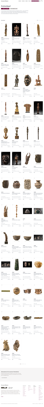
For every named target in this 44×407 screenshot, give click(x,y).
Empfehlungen (24, 395)
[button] (35, 20)
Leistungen (24, 389)
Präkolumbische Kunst (40, 397)
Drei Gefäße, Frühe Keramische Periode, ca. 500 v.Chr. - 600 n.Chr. (5, 274)
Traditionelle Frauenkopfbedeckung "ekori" (4, 221)
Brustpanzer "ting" (15, 64)
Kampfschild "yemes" (37, 64)
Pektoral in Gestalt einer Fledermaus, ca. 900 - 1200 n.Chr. (38, 327)
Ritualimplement (3, 246)
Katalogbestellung (30, 389)
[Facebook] (1, 396)
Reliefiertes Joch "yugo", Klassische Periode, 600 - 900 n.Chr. (27, 327)
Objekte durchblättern (6, 8)
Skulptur (35, 38)
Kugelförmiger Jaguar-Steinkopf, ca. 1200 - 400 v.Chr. (16, 301)
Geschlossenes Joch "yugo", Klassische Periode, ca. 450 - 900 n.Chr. (16, 327)
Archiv (29, 390)
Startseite (34, 403)
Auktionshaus (24, 385)
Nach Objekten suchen (14, 8)
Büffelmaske (25, 167)
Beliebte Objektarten (34, 386)
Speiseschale (25, 64)
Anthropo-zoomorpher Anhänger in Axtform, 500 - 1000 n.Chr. (16, 274)
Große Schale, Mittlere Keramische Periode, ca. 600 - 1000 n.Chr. (16, 247)
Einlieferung (24, 391)
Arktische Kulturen (40, 391)
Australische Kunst (40, 395)
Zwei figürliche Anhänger (27, 273)
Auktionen (29, 385)
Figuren (34, 387)
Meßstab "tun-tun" (26, 141)
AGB (42, 403)
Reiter (35, 89)
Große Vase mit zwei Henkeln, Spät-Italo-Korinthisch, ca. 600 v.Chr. (38, 194)
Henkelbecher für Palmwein (38, 167)
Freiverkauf (3, 20)
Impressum (36, 403)
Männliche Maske (4, 167)
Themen (40, 385)
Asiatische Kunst (41, 393)
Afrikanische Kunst (40, 387)
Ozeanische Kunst (41, 396)
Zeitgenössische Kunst (40, 399)
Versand (24, 390)
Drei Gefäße (35, 246)
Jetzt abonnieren (4, 377)
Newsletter (24, 393)
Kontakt (24, 394)
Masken (34, 388)
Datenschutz (39, 403)
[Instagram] (2, 396)
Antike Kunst (40, 392)
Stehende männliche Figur (16, 89)
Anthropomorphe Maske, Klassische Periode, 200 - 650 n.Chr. (38, 274)
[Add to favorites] (2, 23)
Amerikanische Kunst (40, 389)
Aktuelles (24, 392)
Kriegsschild (3, 89)
